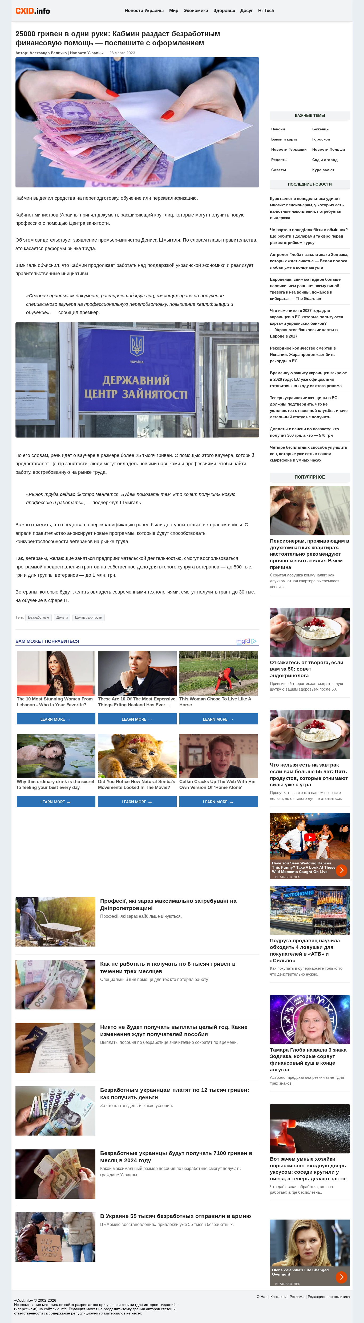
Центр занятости (88, 617)
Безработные (38, 617)
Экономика (196, 10)
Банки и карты (284, 139)
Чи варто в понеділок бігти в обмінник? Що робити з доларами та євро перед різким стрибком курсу (309, 236)
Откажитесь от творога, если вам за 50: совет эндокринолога (306, 669)
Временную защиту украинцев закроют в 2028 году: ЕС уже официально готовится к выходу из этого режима (308, 379)
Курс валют (323, 170)
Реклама (297, 1296)
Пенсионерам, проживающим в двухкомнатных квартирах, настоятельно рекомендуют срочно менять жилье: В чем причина (309, 554)
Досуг (246, 10)
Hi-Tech (266, 10)
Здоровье (224, 10)
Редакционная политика (329, 1296)
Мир (173, 10)
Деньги (62, 617)
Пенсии (278, 129)
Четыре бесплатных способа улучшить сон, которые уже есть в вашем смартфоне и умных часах (308, 453)
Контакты (278, 1296)
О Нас (262, 1296)
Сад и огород (325, 160)
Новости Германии (289, 149)
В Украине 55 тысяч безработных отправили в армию (175, 1216)
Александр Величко (48, 53)
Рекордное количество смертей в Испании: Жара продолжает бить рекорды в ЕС (303, 354)
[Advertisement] (137, 851)
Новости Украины (144, 10)
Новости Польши (328, 149)
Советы (278, 170)
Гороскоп (321, 139)
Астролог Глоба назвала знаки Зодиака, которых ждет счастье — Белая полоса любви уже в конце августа (309, 261)
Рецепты (279, 160)
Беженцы (321, 129)
